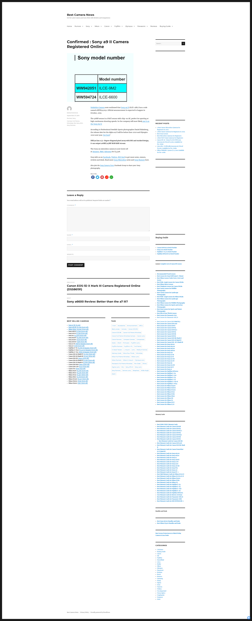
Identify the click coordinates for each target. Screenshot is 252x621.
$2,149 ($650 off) (89, 356)
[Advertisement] (170, 83)
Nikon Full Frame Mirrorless (121, 356)
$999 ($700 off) (83, 358)
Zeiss (158, 599)
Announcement (132, 325)
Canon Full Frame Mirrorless (132, 332)
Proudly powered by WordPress (100, 612)
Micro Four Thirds (128, 353)
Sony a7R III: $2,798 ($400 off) (78, 327)
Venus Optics (161, 593)
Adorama (107, 152)
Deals (114, 343)
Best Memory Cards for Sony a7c (167, 470)
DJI (158, 556)
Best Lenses (116, 329)
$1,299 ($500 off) (89, 360)
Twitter (114, 157)
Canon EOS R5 (133, 329)
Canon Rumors (116, 339)
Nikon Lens (135, 356)
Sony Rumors (139, 160)
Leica (158, 562)
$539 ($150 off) (83, 381)
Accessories (121, 325)
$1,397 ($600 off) (82, 375)
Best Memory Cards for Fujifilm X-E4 (169, 484)
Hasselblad (160, 560)
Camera (69, 121)
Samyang (160, 578)
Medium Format (142, 350)
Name (70, 235)
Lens (133, 350)
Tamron (159, 587)
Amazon (96, 152)
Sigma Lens (116, 367)
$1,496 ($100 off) (82, 373)
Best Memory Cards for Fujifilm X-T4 (169, 486)
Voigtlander (160, 595)
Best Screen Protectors (163, 533)
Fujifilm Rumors (117, 346)
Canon (107, 26)
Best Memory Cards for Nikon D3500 (168, 478)
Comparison (141, 339)
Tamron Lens (126, 370)
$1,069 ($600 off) (89, 362)
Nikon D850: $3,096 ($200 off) (79, 329)
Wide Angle (145, 370)
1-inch (114, 325)
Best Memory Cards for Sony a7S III (168, 466)
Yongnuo (160, 597)
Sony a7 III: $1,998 (74, 325)
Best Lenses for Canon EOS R (166, 321)
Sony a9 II (125, 107)
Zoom (114, 374)
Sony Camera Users (107, 165)
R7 (169, 439)
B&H (101, 152)
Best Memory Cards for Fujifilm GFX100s (170, 493)
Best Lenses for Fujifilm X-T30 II (167, 381)
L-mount (127, 350)
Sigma (159, 583)
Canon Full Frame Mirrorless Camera (123, 336)
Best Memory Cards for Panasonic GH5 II (170, 497)
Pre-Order (137, 363)
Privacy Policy (84, 612)
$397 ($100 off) (83, 383)
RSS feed (121, 157)
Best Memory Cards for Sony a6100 (168, 455)
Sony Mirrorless (120, 160)
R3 (166, 328)
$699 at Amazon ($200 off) (87, 352)
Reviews (153, 26)
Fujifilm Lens (135, 343)
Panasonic (141, 26)
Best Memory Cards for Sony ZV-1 (167, 472)
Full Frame (76, 121)
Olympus (128, 26)
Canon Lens (141, 336)
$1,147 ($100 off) (83, 379)
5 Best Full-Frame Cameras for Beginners (170, 138)
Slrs (75, 123)
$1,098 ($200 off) (82, 337)
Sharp (159, 580)
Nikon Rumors (116, 360)
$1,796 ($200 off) (82, 371)
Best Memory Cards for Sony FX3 (167, 468)
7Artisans (160, 549)
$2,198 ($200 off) (82, 333)
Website (70, 254)
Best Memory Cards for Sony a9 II (167, 464)
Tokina (159, 589)
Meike (159, 564)
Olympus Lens (139, 360)
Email (70, 245)
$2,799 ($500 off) (89, 354)
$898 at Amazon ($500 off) (84, 344)
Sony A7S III (129, 367)
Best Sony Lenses (162, 134)
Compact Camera (129, 339)
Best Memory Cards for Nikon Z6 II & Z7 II (170, 476)
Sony (88, 26)
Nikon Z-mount (128, 360)
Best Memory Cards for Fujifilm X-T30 (169, 489)
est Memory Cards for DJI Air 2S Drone (170, 495)
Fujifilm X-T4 (128, 346)
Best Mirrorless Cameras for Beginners (169, 136)
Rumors (78, 26)
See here (106, 135)
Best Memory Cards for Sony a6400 (168, 453)
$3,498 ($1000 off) (80, 335)
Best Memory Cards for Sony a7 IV (167, 462)
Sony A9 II (80, 123)
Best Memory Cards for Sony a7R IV (168, 460)
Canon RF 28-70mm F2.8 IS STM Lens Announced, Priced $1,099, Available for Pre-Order (169, 142)
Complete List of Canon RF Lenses (171, 264)
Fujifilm (117, 26)
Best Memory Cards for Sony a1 (167, 457)
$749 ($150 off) (84, 366)
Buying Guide (165, 26)
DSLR (119, 343)
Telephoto (136, 370)
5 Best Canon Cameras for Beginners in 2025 (171, 132)
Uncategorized (161, 591)
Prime (145, 363)
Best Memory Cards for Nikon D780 (168, 480)
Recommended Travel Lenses (166, 274)
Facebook (106, 157)
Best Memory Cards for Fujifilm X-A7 (169, 491)
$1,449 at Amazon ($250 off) (88, 350)
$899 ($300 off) (84, 364)
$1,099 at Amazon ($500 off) (87, 348)
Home (69, 26)
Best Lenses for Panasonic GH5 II (167, 317)
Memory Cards (116, 353)
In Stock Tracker (117, 350)
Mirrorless (70, 123)
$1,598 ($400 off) (82, 331)
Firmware (126, 343)
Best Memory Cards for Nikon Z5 (167, 482)
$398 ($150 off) (82, 342)
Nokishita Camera (98, 107)
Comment (71, 205)
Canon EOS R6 (116, 332)
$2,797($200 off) (82, 377)
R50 (169, 435)
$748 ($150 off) (82, 340)
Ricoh (159, 574)
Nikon (97, 26)
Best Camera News (80, 14)
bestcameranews (72, 113)
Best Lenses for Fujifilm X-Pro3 (167, 384)
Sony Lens (138, 367)
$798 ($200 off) (79, 346)
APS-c (141, 325)
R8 (171, 441)
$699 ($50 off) (81, 369)
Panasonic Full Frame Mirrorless (122, 363)
